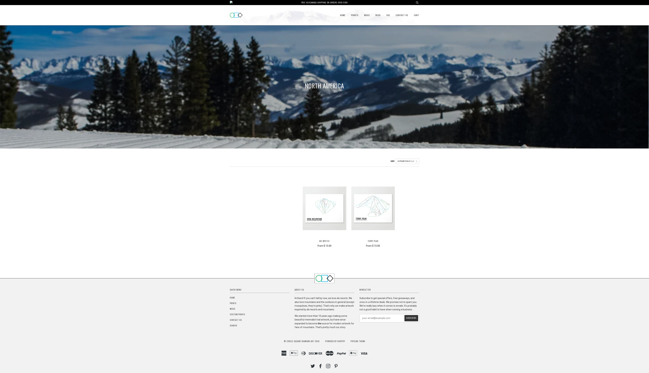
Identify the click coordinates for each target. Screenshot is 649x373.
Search (233, 325)
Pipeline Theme (358, 341)
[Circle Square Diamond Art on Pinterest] (336, 367)
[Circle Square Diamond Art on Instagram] (328, 367)
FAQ (388, 15)
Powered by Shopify (335, 341)
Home (342, 15)
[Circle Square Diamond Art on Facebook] (320, 367)
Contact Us (402, 15)
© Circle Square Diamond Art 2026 (302, 341)
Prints (354, 15)
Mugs (367, 15)
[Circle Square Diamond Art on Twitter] (313, 367)
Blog (378, 15)
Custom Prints (237, 314)
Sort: (393, 161)
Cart (416, 15)
